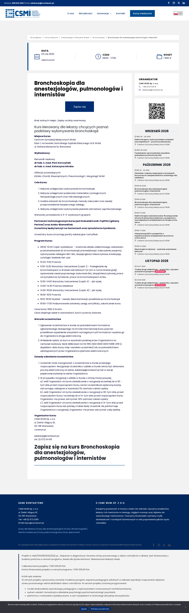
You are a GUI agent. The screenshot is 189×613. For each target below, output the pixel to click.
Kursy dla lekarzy (26, 528)
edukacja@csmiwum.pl (152, 90)
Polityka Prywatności (68, 545)
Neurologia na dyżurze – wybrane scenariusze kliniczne (155, 250)
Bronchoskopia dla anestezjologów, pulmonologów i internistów (151, 190)
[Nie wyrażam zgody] (185, 607)
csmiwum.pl (40, 429)
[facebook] (169, 3)
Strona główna (35, 37)
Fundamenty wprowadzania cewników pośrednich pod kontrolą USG (152, 154)
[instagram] (174, 3)
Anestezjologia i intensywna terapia (75, 37)
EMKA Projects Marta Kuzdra (130, 545)
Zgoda (84, 609)
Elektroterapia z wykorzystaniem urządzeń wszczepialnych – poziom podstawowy (154, 140)
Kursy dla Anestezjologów (50, 528)
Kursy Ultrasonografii (75, 528)
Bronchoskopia (98, 37)
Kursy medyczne (51, 37)
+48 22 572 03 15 (149, 87)
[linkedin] (184, 3)
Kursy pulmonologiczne (50, 532)
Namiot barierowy (27, 532)
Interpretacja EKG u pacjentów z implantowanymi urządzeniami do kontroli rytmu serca (154, 235)
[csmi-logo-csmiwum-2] (23, 10)
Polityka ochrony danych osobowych (94, 545)
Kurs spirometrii (72, 532)
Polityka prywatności (100, 609)
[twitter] (179, 3)
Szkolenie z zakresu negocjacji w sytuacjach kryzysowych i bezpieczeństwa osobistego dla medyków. (156, 175)
